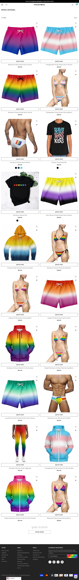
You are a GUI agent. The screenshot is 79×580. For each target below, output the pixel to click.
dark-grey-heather (60, 168)
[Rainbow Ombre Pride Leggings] (20, 443)
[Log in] (72, 5)
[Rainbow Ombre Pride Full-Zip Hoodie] (20, 343)
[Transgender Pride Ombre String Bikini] (59, 88)
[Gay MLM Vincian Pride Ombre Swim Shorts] (20, 393)
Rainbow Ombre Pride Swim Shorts (20, 112)
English (12, 578)
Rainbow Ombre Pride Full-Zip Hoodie (20, 368)
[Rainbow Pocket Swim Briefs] (20, 138)
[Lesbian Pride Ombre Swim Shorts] (59, 293)
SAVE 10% (72, 556)
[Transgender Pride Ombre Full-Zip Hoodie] (59, 443)
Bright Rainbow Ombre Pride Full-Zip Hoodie (19, 518)
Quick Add (20, 61)
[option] (39, 1)
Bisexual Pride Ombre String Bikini (59, 518)
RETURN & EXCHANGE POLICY (43, 1)
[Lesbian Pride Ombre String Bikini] (20, 293)
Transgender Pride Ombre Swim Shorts (59, 64)
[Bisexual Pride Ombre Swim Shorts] (20, 40)
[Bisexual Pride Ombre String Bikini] (59, 493)
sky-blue (21, 168)
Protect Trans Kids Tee (58, 162)
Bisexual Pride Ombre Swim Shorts (20, 64)
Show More (39, 532)
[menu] (2, 5)
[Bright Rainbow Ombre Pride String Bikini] (59, 343)
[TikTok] (62, 562)
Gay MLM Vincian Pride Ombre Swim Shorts (20, 418)
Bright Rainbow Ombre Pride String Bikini (59, 368)
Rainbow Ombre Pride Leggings (20, 468)
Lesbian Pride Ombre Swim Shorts (59, 318)
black (16, 168)
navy (19, 168)
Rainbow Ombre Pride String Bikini (59, 268)
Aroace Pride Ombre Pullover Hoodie (20, 268)
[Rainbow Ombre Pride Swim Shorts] (20, 88)
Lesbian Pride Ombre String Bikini (20, 318)
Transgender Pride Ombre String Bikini (59, 112)
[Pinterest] (58, 562)
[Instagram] (54, 562)
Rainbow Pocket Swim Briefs (20, 162)
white (24, 168)
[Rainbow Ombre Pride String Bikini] (59, 243)
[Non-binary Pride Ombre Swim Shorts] (59, 190)
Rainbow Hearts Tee (20, 215)
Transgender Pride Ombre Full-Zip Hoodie (59, 468)
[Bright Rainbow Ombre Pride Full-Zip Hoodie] (20, 493)
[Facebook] (49, 562)
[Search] (6, 5)
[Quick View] (36, 26)
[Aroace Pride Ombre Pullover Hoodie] (20, 243)
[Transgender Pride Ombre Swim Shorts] (59, 40)
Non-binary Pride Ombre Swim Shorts (59, 215)
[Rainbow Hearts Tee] (20, 190)
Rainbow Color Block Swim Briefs (59, 418)
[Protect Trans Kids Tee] (59, 138)
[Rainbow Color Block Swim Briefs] (59, 393)
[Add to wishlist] (36, 23)
